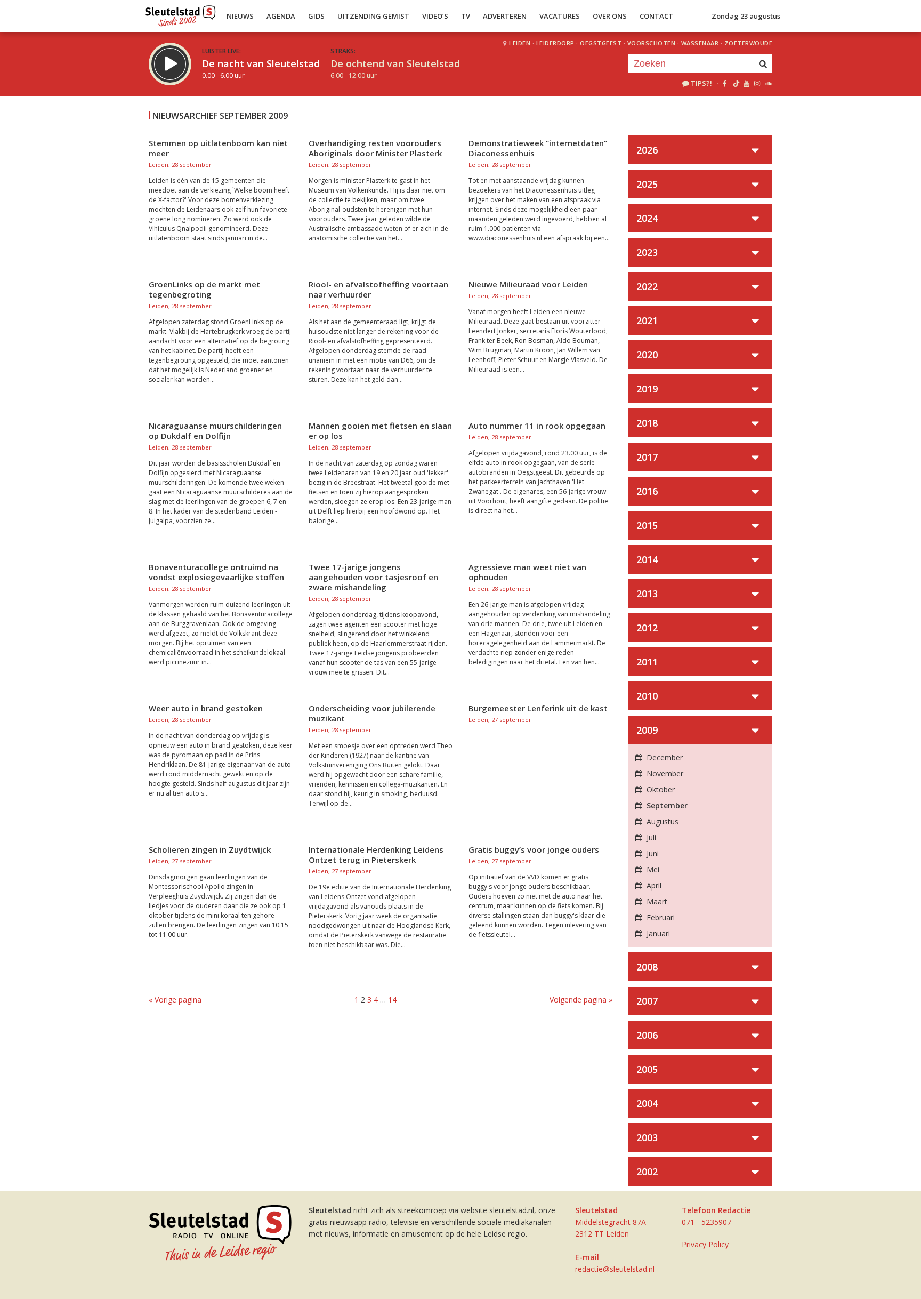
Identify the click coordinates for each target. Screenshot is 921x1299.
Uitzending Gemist (373, 16)
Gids (316, 16)
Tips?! (701, 83)
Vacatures (559, 16)
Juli (650, 837)
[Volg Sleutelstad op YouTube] (746, 83)
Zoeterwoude (748, 43)
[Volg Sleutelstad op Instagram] (757, 83)
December (663, 757)
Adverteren (505, 16)
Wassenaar (700, 43)
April (652, 885)
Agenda (280, 16)
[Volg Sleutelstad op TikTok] (735, 83)
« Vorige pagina (175, 1000)
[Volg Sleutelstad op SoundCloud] (768, 83)
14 (392, 1000)
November (663, 773)
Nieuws (240, 16)
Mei (651, 869)
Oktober (659, 789)
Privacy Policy (705, 1244)
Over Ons (610, 16)
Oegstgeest (600, 43)
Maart (655, 901)
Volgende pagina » (581, 1000)
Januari (657, 933)
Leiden (519, 43)
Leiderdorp (555, 43)
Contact (656, 16)
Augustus (661, 821)
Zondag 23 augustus (746, 16)
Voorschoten (651, 43)
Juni (651, 853)
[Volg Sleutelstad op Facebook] (725, 83)
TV (465, 16)
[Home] (180, 13)
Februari (659, 917)
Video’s (435, 16)
